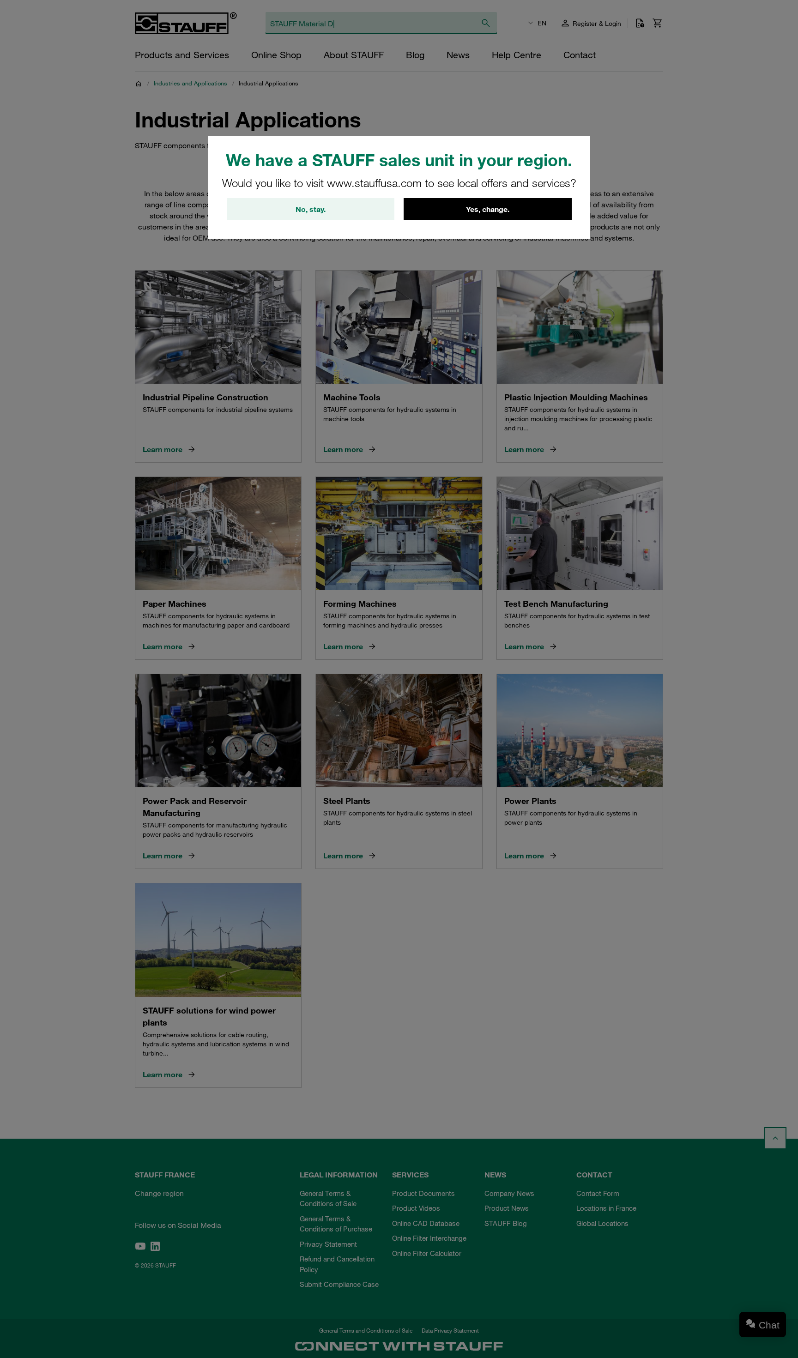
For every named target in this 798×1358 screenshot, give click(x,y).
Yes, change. (487, 209)
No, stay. (311, 209)
